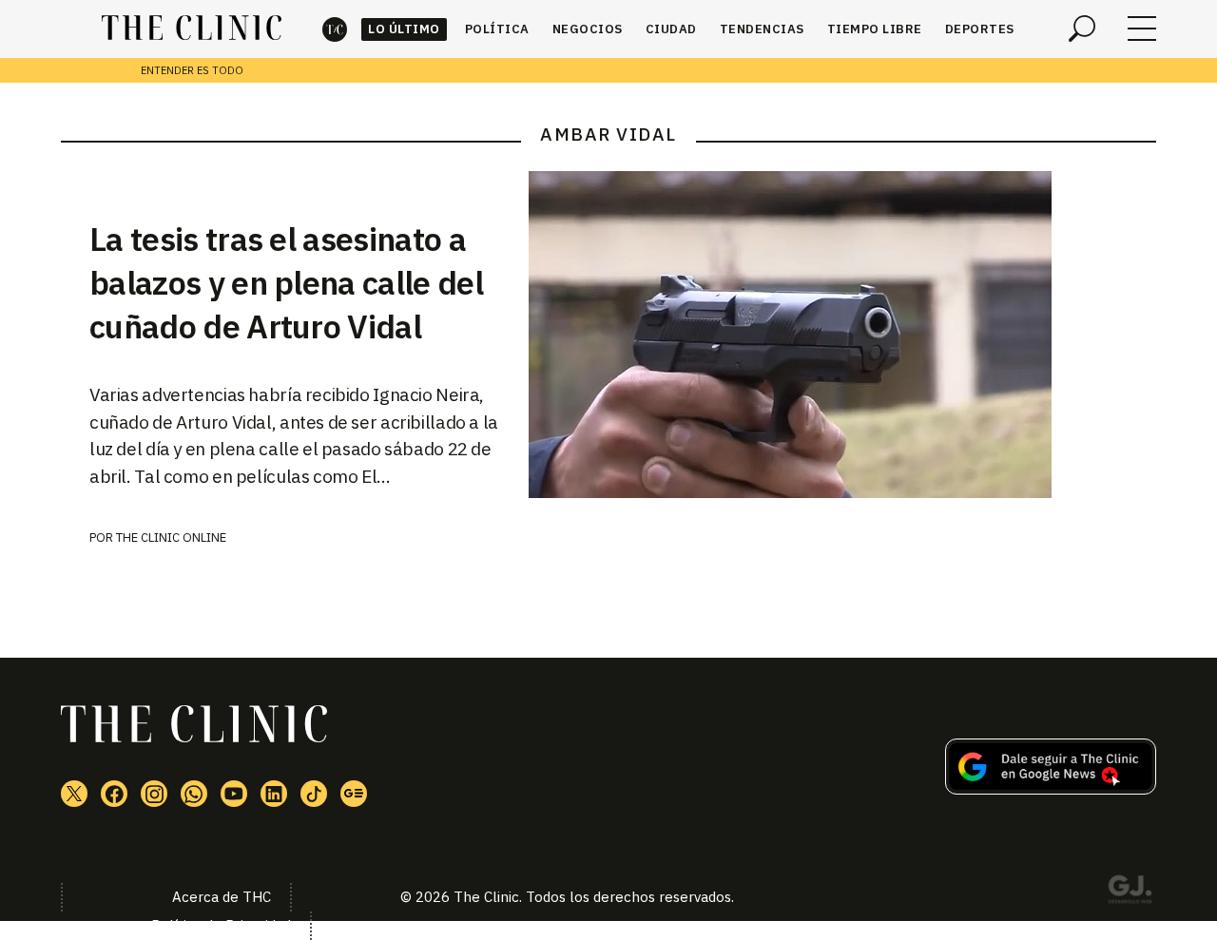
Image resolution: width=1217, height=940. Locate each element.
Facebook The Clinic (114, 793)
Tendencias (762, 29)
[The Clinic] (191, 28)
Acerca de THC (221, 897)
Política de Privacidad (221, 925)
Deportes (979, 29)
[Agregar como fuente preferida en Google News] (1050, 788)
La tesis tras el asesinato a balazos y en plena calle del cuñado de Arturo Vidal (286, 282)
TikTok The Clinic (313, 793)
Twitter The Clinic (74, 793)
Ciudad (671, 29)
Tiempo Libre (874, 29)
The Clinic (334, 29)
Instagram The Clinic (154, 793)
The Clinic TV (234, 793)
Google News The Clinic (353, 793)
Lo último (404, 29)
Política (497, 29)
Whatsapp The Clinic (194, 793)
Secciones (1142, 28)
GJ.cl (1129, 892)
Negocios (587, 29)
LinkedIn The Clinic (274, 793)
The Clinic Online (171, 537)
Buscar (1082, 28)
